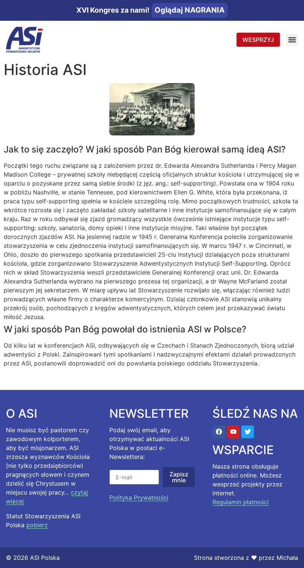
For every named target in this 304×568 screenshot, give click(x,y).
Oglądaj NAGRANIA (190, 10)
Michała (287, 557)
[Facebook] (218, 432)
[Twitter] (247, 432)
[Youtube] (233, 432)
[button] (292, 40)
